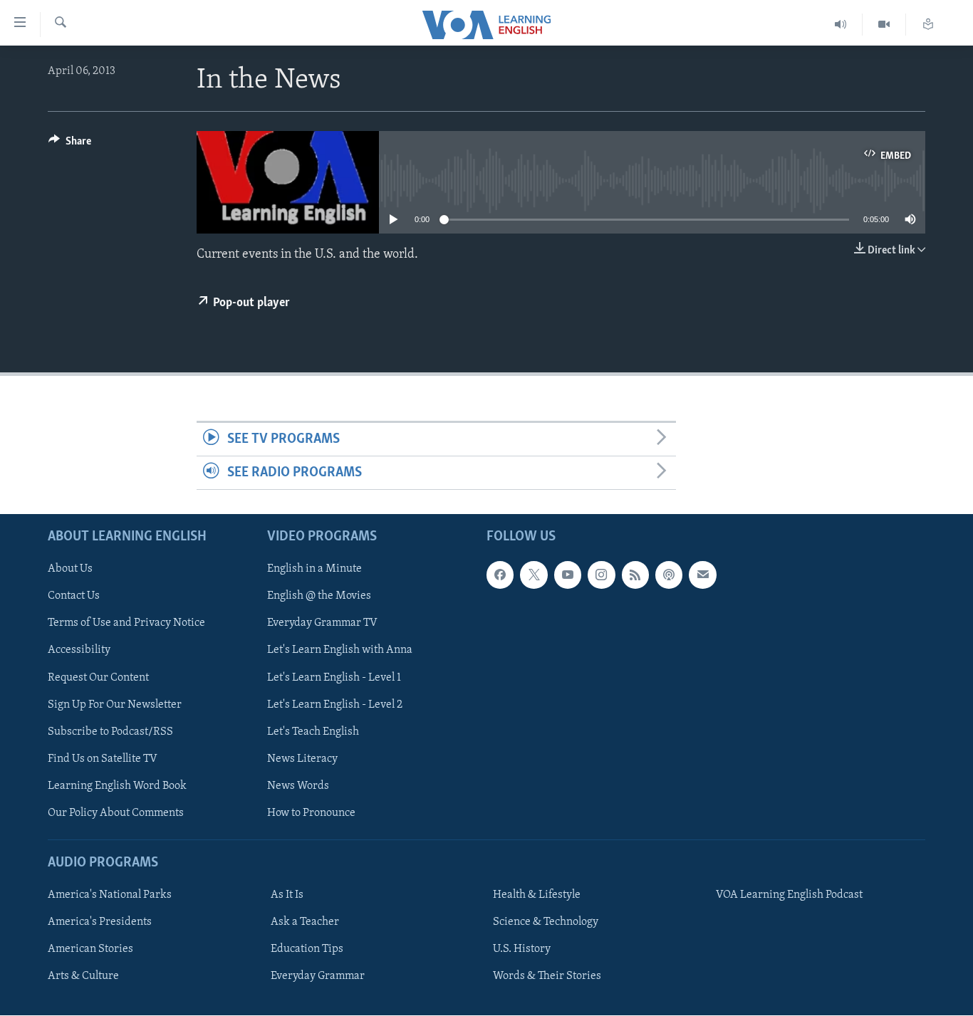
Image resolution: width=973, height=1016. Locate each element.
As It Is (287, 895)
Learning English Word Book (117, 786)
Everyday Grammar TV (322, 623)
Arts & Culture (83, 977)
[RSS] (635, 575)
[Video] (884, 25)
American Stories (90, 949)
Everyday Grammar (318, 977)
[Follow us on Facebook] (500, 575)
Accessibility (79, 650)
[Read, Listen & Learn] (928, 25)
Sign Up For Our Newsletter (115, 705)
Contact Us (74, 596)
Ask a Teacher (305, 922)
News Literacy (302, 759)
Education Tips (307, 949)
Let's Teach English (313, 732)
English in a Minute (314, 569)
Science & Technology (545, 922)
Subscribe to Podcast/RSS (110, 732)
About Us (70, 569)
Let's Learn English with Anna (339, 650)
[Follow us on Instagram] (601, 575)
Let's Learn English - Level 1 (334, 678)
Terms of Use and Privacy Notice (126, 623)
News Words (298, 786)
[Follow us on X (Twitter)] (533, 575)
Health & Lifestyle (537, 895)
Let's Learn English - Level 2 (334, 705)
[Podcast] (668, 575)
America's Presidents (100, 922)
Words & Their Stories (547, 977)
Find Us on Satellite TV (102, 759)
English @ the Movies (319, 596)
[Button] (69, 144)
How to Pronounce (311, 813)
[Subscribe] (702, 575)
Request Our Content (98, 678)
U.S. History (522, 949)
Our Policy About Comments (116, 813)
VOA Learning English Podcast (789, 895)
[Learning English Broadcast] (841, 25)
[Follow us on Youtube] (567, 575)
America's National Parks (110, 895)
